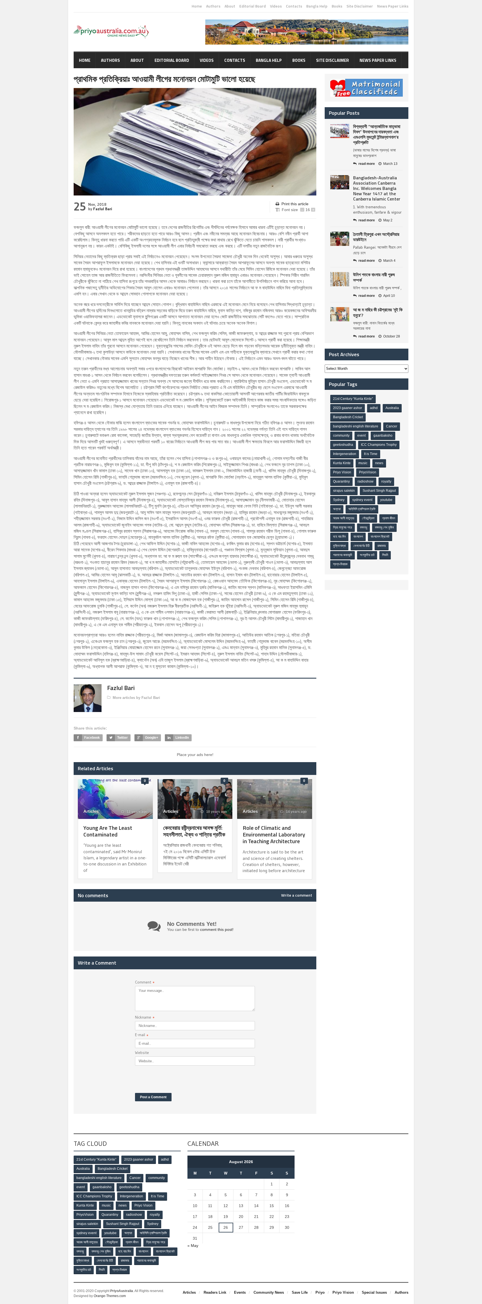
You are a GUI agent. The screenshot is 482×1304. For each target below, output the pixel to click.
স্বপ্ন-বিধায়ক (340, 564)
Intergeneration (344, 454)
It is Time (370, 454)
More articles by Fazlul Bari (136, 698)
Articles (90, 811)
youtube (386, 500)
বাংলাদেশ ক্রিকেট (380, 537)
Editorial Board (252, 6)
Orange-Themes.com (110, 1296)
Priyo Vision (342, 472)
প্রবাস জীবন (388, 518)
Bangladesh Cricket (348, 417)
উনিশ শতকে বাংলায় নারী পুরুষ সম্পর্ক (374, 277)
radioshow (365, 481)
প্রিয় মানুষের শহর (342, 527)
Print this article (295, 204)
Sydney (338, 500)
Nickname (145, 1018)
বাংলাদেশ (358, 537)
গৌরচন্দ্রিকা (368, 518)
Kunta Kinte (342, 463)
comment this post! (216, 929)
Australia (392, 408)
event (361, 435)
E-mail (141, 1035)
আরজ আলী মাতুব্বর (343, 518)
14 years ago (296, 811)
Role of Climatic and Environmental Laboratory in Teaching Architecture (274, 834)
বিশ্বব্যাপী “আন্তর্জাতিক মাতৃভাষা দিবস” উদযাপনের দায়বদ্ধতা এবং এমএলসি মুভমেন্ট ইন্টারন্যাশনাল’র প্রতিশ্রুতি (376, 134)
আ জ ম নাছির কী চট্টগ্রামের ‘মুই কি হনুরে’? (378, 312)
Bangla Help (316, 6)
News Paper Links (392, 6)
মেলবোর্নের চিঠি (361, 546)
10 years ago (216, 811)
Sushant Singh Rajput (379, 491)
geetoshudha (343, 445)
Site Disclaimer (359, 6)
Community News (269, 1292)
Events (240, 1292)
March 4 (389, 260)
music (362, 463)
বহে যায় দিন (339, 537)
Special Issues (374, 1292)
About (230, 6)
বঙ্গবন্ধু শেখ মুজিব (384, 527)
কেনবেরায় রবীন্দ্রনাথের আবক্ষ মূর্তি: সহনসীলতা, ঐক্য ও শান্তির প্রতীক (194, 831)
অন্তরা (337, 509)
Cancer (391, 426)
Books (337, 6)
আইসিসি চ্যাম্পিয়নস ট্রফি (361, 509)
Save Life (300, 1292)
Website (142, 1052)
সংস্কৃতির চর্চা (367, 555)
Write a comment (296, 895)
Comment (145, 983)
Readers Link (215, 1292)
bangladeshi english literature (355, 426)
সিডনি (385, 555)
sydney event (362, 500)
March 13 (390, 163)
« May (192, 1245)
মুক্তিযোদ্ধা (339, 546)
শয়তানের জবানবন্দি (342, 555)
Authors (213, 6)
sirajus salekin (344, 491)
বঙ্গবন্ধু (363, 527)
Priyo (320, 1292)
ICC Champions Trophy (379, 445)
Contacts (294, 6)
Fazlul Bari (102, 208)
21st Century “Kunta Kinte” (353, 399)
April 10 (389, 295)
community (341, 435)
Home (197, 6)
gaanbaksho (382, 435)
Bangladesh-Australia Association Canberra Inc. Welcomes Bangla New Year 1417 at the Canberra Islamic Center (376, 188)
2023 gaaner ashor (347, 408)
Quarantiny (341, 481)
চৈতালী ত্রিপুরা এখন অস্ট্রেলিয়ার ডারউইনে (376, 237)
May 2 (387, 220)
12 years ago (136, 811)
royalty (386, 481)
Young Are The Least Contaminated (107, 831)
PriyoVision (367, 472)
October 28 (391, 336)
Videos (276, 6)
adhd (374, 408)
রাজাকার (381, 546)
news (379, 463)
